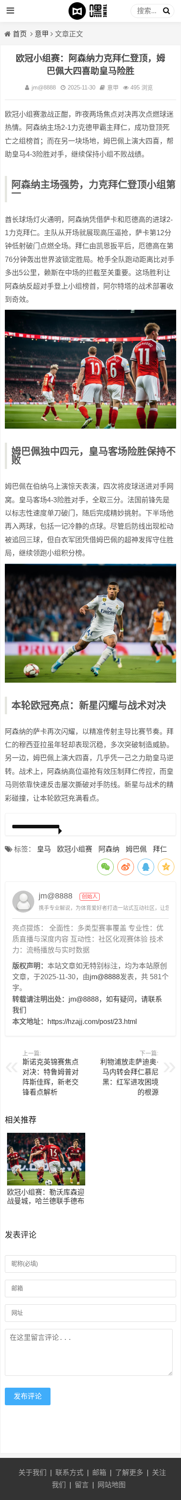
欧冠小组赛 (74, 849)
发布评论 (28, 1396)
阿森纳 (108, 849)
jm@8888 (44, 87)
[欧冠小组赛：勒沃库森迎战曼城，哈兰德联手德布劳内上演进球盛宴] (46, 1183)
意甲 (42, 34)
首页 (20, 34)
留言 (82, 1485)
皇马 (44, 849)
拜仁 (160, 849)
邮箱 (99, 1472)
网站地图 (112, 1485)
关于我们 (32, 1472)
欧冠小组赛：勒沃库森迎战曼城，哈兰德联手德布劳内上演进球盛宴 (45, 1201)
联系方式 (69, 1472)
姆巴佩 (136, 849)
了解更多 (129, 1472)
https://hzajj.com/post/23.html (92, 1021)
